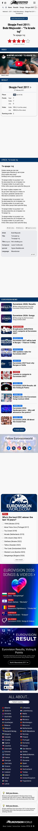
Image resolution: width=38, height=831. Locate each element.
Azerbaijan (8, 722)
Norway (25, 734)
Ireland (7, 775)
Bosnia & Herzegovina (11, 731)
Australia (8, 716)
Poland (25, 737)
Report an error (31, 228)
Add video (11, 228)
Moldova (25, 716)
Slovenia (25, 760)
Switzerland (27, 769)
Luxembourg (27, 711)
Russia (25, 746)
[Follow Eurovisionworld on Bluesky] (29, 448)
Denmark (8, 749)
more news (19, 430)
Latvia (6, 784)
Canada (7, 737)
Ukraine (25, 775)
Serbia (24, 752)
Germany (8, 763)
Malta (24, 714)
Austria (7, 719)
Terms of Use (16, 826)
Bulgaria (7, 734)
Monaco (25, 719)
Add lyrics (20, 228)
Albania (7, 708)
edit (33, 254)
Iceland (7, 772)
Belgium (7, 728)
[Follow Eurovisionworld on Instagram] (5, 3)
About (4, 826)
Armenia (7, 714)
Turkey (25, 772)
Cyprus (7, 743)
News (10, 7)
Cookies (23, 826)
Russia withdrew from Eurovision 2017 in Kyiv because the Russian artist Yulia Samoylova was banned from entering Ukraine (18, 809)
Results (15, 7)
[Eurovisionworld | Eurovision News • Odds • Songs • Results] (19, 3)
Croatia (7, 740)
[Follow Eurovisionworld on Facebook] (2, 3)
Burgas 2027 (29, 7)
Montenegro (27, 722)
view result (19, 559)
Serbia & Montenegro (29, 754)
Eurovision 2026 (19, 572)
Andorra (7, 711)
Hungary (7, 769)
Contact (9, 826)
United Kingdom (28, 778)
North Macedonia (28, 731)
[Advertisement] (19, 136)
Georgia (7, 760)
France (7, 757)
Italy (6, 781)
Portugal (25, 740)
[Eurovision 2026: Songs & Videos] (19, 585)
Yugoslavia (26, 781)
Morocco (26, 725)
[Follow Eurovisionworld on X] (14, 448)
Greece (7, 766)
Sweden (25, 766)
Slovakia (25, 757)
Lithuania (26, 708)
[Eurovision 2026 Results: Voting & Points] (19, 637)
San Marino (26, 749)
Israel (6, 778)
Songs (22, 7)
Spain (24, 763)
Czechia (7, 746)
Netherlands (27, 728)
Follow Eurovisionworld (19, 438)
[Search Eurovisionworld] (2, 7)
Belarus (7, 725)
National (5, 11)
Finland (7, 754)
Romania (25, 743)
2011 (10, 11)
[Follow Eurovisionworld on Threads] (24, 448)
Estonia (7, 752)
